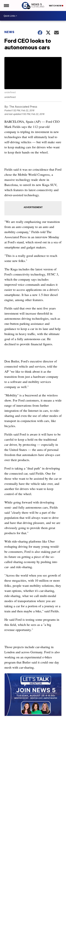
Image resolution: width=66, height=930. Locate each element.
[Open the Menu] (6, 5)
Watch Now (55, 6)
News (9, 32)
